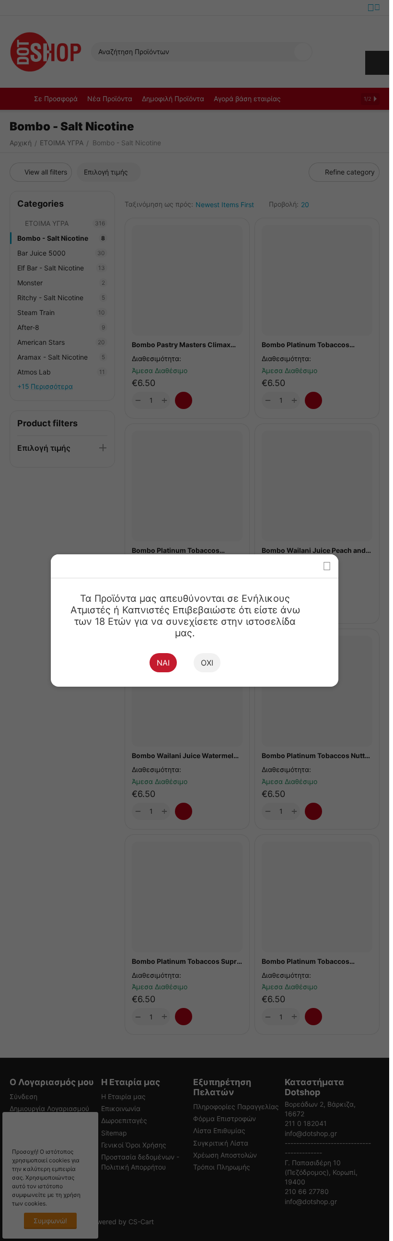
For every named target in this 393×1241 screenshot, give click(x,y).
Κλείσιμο (326, 566)
